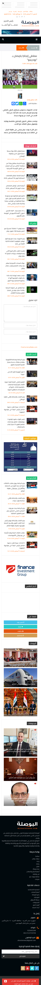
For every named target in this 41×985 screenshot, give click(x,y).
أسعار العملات (35, 892)
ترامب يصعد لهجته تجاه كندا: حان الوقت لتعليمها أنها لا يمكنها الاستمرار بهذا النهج (15, 278)
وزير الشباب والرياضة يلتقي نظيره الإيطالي (14, 398)
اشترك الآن (22, 956)
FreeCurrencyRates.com (29, 347)
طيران (37, 866)
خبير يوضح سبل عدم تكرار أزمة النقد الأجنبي (22, 777)
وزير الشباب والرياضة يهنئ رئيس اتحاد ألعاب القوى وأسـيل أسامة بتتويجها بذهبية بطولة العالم (14, 523)
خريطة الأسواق (35, 899)
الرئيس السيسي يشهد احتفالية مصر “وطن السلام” (22, 662)
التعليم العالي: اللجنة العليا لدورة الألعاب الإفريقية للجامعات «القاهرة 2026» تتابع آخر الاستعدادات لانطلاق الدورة (15, 386)
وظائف (30, 11)
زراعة (38, 861)
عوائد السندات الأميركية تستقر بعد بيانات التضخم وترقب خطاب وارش (15, 266)
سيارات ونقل (36, 858)
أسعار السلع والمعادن (32, 871)
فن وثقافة (36, 874)
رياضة (20, 47)
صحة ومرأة (36, 869)
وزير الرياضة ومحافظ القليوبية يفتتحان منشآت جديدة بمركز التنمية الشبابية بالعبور (15, 362)
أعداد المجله (36, 907)
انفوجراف (36, 897)
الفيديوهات (36, 902)
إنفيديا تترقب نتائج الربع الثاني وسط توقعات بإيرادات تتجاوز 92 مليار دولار (15, 253)
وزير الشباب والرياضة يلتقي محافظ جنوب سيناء (16, 499)
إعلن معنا (20, 11)
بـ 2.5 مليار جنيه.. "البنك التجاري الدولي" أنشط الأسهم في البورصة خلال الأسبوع (14, 213)
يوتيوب (19, 631)
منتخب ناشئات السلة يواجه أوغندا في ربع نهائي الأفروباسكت (14, 534)
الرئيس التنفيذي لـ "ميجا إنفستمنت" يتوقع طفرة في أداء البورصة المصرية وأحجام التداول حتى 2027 (20, 751)
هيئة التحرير (25, 11)
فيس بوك (20, 622)
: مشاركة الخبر (33, 103)
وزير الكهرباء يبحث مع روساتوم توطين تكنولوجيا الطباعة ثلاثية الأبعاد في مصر (15, 241)
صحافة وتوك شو (34, 876)
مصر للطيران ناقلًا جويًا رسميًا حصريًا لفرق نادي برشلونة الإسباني (16, 154)
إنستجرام (19, 635)
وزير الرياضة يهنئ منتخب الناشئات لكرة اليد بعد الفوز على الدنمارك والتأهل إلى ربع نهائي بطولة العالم (14, 487)
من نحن (10, 11)
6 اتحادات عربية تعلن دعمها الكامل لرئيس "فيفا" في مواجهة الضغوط (14, 409)
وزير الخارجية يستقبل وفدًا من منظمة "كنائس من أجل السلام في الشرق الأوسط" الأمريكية (15, 166)
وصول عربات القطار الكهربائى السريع (23, 684)
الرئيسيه (33, 47)
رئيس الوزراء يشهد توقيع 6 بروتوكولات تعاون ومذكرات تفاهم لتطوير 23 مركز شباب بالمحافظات (16, 423)
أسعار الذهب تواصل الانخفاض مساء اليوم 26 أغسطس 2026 (15, 187)
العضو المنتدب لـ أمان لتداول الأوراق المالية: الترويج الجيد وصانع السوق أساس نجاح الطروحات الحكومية (21, 800)
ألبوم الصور (36, 905)
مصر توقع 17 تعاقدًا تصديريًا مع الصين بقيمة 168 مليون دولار (14, 229)
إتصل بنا (15, 11)
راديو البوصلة (36, 894)
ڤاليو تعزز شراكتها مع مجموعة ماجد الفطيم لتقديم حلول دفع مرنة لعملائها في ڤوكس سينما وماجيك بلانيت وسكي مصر (15, 199)
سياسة (37, 856)
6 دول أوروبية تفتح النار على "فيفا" (16, 373)
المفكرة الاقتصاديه (34, 889)
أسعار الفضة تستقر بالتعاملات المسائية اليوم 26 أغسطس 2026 (14, 177)
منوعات (37, 879)
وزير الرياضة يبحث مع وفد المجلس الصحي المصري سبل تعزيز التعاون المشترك (16, 511)
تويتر (19, 626)
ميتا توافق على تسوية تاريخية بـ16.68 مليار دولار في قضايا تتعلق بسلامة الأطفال (15, 290)
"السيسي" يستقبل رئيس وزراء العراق (24, 713)
